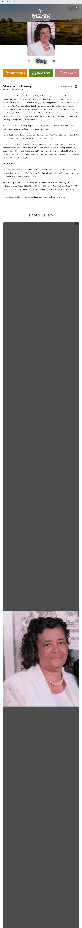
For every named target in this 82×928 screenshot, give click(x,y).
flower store (60, 197)
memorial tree (28, 197)
